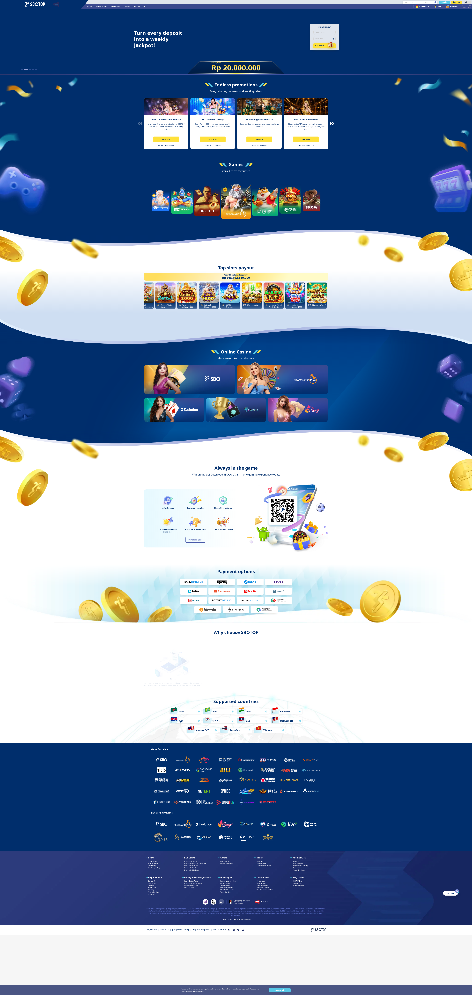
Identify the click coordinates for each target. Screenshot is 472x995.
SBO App (260, 861)
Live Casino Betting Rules (193, 883)
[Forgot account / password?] (435, 2)
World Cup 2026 (225, 892)
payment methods (254, 913)
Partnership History (299, 870)
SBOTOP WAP (261, 863)
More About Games (226, 863)
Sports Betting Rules (191, 881)
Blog (169, 930)
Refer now (166, 139)
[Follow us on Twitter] (238, 930)
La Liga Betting (225, 883)
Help (214, 930)
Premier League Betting (228, 881)
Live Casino (116, 6)
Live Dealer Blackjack (191, 870)
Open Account (261, 881)
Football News (297, 883)
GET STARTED (212, 388)
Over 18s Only (189, 888)
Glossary (151, 890)
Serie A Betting (225, 885)
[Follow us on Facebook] (229, 930)
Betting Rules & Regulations (201, 930)
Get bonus (319, 46)
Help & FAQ (152, 883)
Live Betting (152, 866)
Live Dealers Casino (309, 911)
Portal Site (151, 894)
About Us (296, 861)
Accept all (279, 990)
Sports (89, 6)
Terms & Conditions (166, 145)
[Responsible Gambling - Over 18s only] (221, 902)
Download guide (195, 540)
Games (128, 6)
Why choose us (298, 863)
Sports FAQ (152, 888)
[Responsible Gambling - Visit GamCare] (213, 902)
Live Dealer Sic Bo (190, 868)
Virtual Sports (101, 6)
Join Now (213, 139)
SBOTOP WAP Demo (264, 866)
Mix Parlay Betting (154, 868)
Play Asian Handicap (263, 888)
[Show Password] (333, 38)
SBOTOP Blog (297, 881)
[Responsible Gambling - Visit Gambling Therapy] (205, 902)
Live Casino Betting (190, 861)
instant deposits (283, 672)
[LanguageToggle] (467, 2)
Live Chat (151, 885)
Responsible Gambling (300, 866)
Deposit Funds (261, 883)
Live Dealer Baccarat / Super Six (195, 863)
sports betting (167, 911)
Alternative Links (153, 892)
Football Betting (153, 863)
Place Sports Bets (262, 885)
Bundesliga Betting (226, 888)
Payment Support (298, 868)
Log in (444, 2)
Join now (457, 2)
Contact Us (151, 881)
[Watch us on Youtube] (243, 930)
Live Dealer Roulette (191, 866)
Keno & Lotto (139, 6)
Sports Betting (152, 861)
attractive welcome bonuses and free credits (235, 672)
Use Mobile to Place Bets (265, 890)
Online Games (225, 861)
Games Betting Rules (191, 885)
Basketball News (298, 885)
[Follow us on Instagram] (234, 930)
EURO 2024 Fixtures (227, 890)
